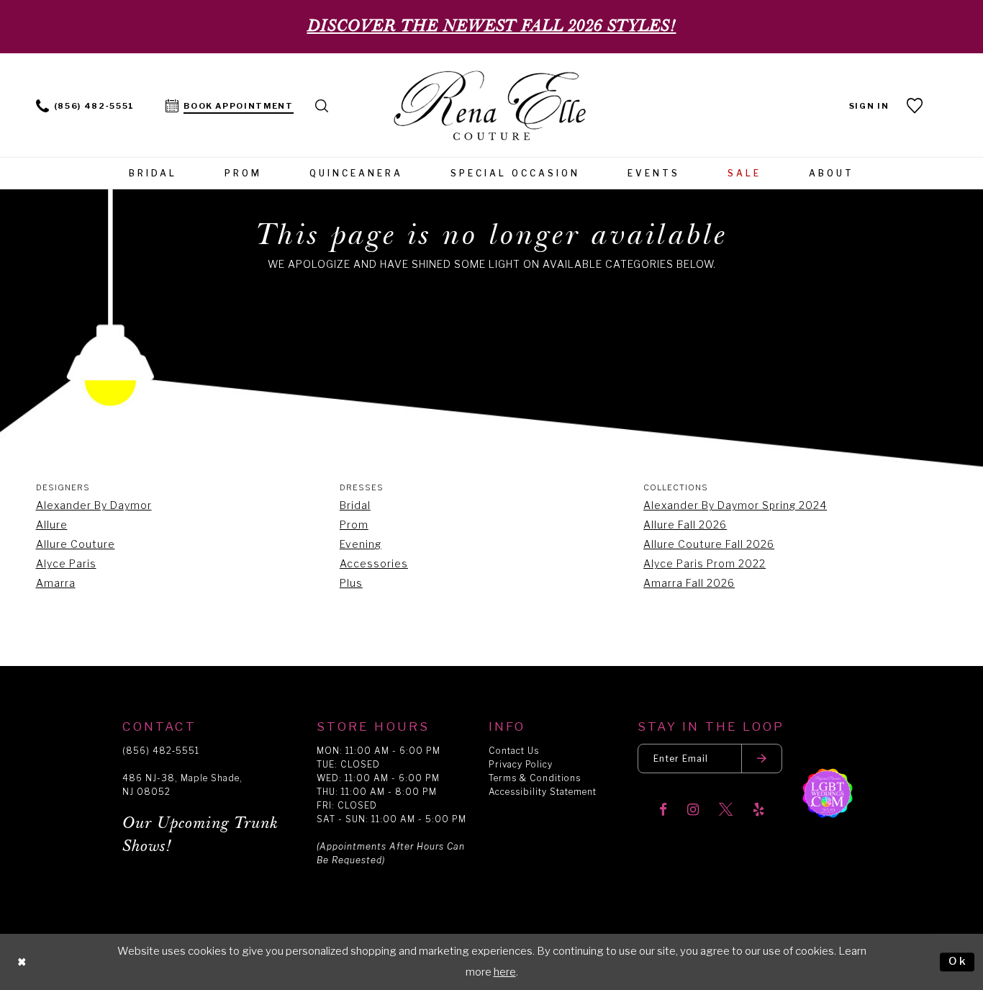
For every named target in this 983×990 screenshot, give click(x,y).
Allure (52, 524)
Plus (351, 583)
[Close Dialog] (22, 962)
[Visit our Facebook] (663, 810)
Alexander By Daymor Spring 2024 (735, 505)
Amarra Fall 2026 (689, 583)
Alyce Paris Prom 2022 (704, 563)
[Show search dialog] (322, 104)
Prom (354, 524)
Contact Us (514, 750)
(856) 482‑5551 (160, 750)
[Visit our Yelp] (758, 810)
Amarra (56, 583)
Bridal (355, 505)
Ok (957, 961)
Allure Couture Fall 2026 (708, 544)
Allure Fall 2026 (685, 524)
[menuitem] (85, 104)
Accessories (374, 563)
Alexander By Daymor (94, 505)
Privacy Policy (521, 764)
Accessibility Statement (543, 791)
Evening (360, 544)
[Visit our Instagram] (693, 810)
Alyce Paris (66, 563)
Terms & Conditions (535, 778)
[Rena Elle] (492, 106)
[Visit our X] (726, 810)
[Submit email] (762, 758)
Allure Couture (75, 544)
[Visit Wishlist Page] (915, 105)
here (505, 972)
